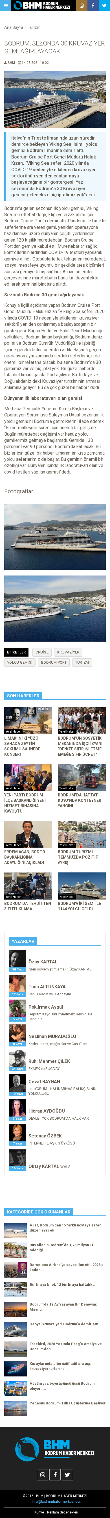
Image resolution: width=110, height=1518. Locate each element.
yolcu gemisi (19, 662)
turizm (82, 662)
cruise (42, 652)
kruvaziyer (68, 652)
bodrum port (54, 662)
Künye (39, 1512)
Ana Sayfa (13, 27)
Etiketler (16, 652)
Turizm (34, 27)
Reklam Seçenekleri (62, 1512)
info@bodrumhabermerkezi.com (57, 1502)
